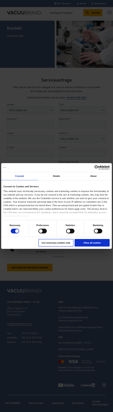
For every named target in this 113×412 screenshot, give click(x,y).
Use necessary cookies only (56, 243)
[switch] (42, 231)
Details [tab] (56, 176)
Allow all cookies (92, 243)
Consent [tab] (19, 176)
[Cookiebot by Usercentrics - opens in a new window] (97, 167)
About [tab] (93, 176)
